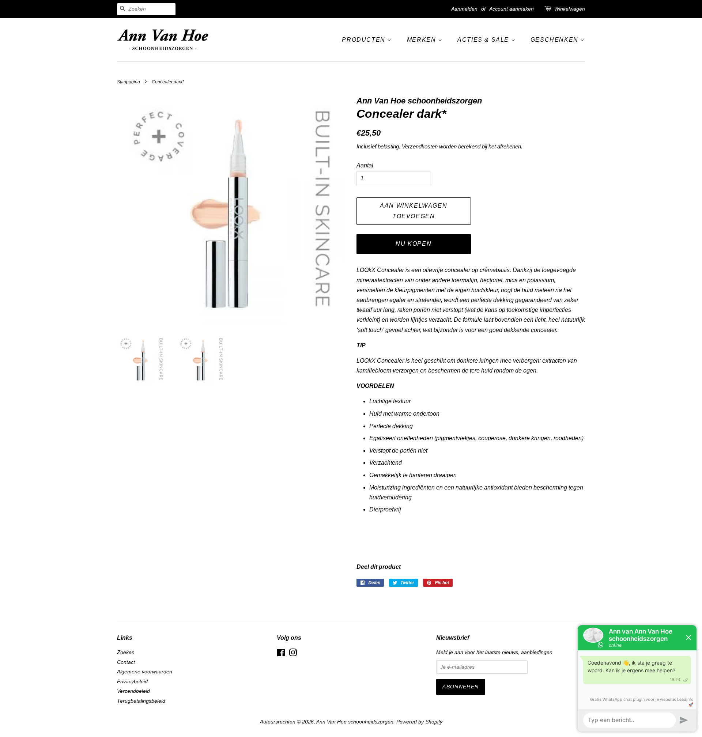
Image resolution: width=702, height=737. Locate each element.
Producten (364, 40)
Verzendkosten (420, 146)
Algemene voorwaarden (144, 671)
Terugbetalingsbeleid (141, 701)
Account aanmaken (511, 9)
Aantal (364, 165)
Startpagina (128, 81)
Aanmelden (464, 9)
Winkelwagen (569, 9)
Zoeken (126, 652)
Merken (422, 40)
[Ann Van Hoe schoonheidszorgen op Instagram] (293, 654)
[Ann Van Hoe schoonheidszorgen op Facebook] (281, 654)
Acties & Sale (484, 40)
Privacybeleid (132, 681)
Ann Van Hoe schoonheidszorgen (354, 722)
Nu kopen (413, 244)
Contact (126, 662)
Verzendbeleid (133, 691)
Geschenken (556, 40)
